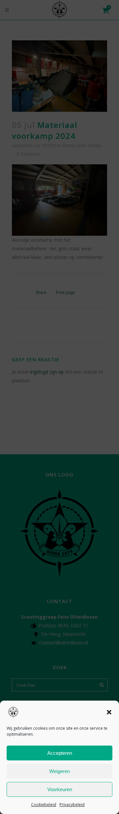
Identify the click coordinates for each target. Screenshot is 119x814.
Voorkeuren (59, 789)
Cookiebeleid (43, 804)
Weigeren (59, 771)
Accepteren (59, 753)
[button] (109, 712)
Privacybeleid (72, 804)
